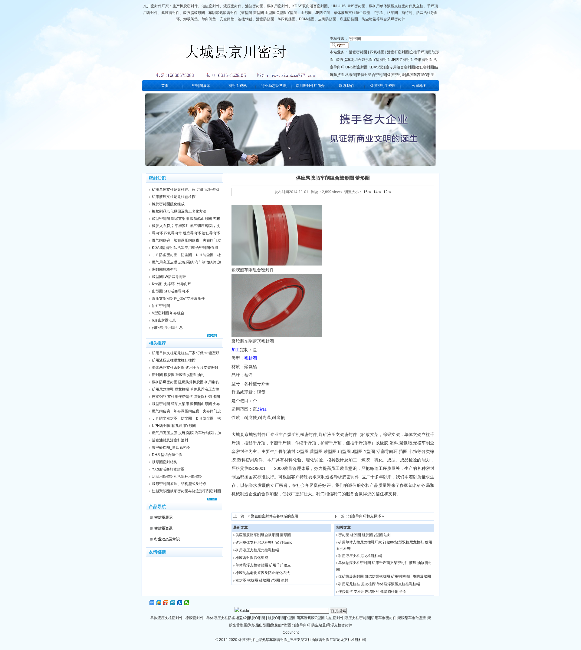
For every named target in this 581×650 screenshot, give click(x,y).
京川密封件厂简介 (310, 86)
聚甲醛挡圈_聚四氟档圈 (171, 447)
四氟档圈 (377, 52)
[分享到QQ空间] (159, 602)
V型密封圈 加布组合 (168, 313)
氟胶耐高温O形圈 (420, 75)
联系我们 (346, 86)
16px (367, 192)
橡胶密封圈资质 (383, 86)
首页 (165, 86)
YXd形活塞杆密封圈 (168, 469)
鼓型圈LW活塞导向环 (169, 277)
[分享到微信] (186, 602)
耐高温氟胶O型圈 (311, 618)
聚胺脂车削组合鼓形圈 (354, 60)
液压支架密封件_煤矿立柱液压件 (178, 298)
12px (387, 192)
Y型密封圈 (381, 60)
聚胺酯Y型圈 (281, 625)
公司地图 (419, 86)
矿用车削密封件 (383, 618)
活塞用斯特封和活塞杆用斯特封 (177, 476)
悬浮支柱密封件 (339, 625)
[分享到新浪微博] (166, 602)
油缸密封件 (335, 618)
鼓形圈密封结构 (164, 462)
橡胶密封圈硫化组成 (251, 558)
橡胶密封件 (194, 618)
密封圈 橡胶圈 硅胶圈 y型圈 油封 (261, 580)
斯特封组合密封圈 (371, 75)
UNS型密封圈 (356, 67)
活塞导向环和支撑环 (364, 516)
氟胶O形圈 (256, 618)
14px (377, 192)
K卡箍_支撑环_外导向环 (171, 284)
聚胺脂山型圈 (259, 625)
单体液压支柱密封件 (166, 618)
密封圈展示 (201, 86)
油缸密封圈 (425, 67)
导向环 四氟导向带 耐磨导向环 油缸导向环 (186, 233)
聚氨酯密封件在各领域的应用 (274, 516)
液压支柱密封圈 (357, 618)
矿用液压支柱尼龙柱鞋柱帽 (257, 550)
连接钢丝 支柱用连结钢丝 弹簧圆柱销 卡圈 (372, 591)
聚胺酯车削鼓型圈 (411, 618)
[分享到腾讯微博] (173, 602)
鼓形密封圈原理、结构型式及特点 (179, 484)
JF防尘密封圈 (402, 60)
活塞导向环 (301, 625)
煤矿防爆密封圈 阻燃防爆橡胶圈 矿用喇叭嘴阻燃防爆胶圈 (384, 576)
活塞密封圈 (358, 52)
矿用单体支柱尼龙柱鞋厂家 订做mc (263, 542)
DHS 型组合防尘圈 (167, 455)
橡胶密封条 (396, 75)
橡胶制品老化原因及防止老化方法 (262, 573)
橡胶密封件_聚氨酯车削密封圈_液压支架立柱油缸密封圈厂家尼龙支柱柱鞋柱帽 (301, 640)
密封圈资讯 (237, 86)
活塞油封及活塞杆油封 (170, 440)
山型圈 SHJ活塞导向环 (170, 291)
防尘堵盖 (318, 625)
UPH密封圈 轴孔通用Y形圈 (174, 426)
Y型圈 (291, 618)
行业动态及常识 (274, 86)
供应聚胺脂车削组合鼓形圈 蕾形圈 (263, 535)
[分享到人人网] (179, 602)
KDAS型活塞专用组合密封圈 (392, 67)
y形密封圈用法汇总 (167, 327)
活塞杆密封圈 (398, 52)
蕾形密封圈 (423, 60)
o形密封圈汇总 (164, 320)
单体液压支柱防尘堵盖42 (226, 618)
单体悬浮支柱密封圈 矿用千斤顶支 (263, 565)
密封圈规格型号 (164, 269)
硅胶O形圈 (276, 618)
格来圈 (350, 75)
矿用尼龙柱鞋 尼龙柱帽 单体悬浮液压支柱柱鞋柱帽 (379, 584)
